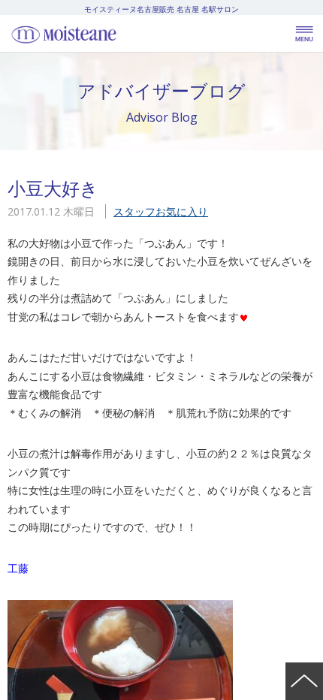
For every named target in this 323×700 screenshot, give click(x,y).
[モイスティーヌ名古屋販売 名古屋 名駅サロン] (98, 34)
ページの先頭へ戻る (304, 681)
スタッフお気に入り (160, 211)
